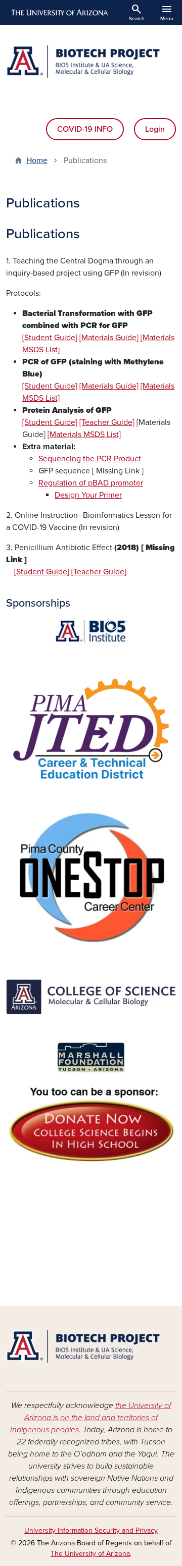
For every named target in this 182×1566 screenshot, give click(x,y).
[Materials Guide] (109, 338)
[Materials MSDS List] (84, 434)
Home (37, 160)
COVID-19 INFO (85, 129)
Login (155, 129)
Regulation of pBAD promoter (90, 483)
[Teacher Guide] (106, 422)
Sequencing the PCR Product (89, 459)
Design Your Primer (88, 495)
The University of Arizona (90, 1553)
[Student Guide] (49, 338)
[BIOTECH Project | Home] (91, 61)
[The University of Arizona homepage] (59, 12)
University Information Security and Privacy (91, 1530)
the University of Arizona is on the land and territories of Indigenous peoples (90, 1417)
